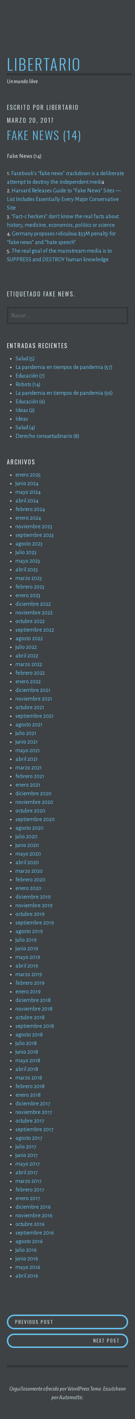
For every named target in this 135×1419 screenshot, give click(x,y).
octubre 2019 (30, 914)
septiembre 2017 (34, 1129)
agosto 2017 (28, 1138)
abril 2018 (26, 1069)
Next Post (111, 1340)
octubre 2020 (30, 811)
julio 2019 (26, 940)
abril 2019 (26, 966)
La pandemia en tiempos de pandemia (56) (64, 393)
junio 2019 (26, 948)
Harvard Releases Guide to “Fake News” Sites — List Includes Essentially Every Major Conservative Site (64, 199)
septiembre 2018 (34, 1026)
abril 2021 (26, 759)
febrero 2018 (30, 1086)
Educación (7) (30, 376)
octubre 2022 (30, 621)
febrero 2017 (29, 1190)
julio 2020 (26, 836)
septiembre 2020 (35, 819)
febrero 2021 (29, 776)
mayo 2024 (28, 492)
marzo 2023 (28, 578)
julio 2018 (26, 1043)
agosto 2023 (28, 544)
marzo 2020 (29, 871)
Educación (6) (30, 401)
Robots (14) (28, 384)
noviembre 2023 (33, 526)
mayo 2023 (27, 561)
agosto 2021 (28, 724)
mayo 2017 (27, 1164)
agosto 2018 (29, 1035)
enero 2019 (28, 991)
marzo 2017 (28, 1181)
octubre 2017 (29, 1121)
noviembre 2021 (33, 699)
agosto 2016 (29, 1241)
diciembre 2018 (33, 1000)
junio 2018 (26, 1052)
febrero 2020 (30, 879)
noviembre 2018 (34, 1009)
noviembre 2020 (34, 802)
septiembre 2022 (34, 630)
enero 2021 (27, 785)
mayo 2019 (27, 957)
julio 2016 (26, 1250)
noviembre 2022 (34, 612)
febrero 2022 (30, 673)
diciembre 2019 (33, 897)
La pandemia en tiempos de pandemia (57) (64, 367)
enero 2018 (28, 1095)
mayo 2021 (27, 750)
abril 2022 (26, 656)
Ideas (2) (25, 410)
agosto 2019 (29, 931)
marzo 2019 (28, 974)
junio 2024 (27, 483)
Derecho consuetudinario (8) (47, 436)
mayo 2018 (27, 1060)
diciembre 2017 (32, 1103)
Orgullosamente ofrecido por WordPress (49, 1389)
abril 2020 (27, 862)
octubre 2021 (29, 707)
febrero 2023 (29, 587)
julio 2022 (26, 647)
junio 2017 (26, 1155)
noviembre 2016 (34, 1215)
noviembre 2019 (34, 905)
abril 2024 (27, 501)
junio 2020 (27, 845)
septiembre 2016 (34, 1233)
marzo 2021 (28, 768)
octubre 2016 (30, 1224)
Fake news (58, 294)
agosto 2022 (29, 638)
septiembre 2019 (34, 923)
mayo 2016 (27, 1267)
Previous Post (71, 1321)
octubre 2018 (30, 1017)
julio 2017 (25, 1146)
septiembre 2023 (34, 535)
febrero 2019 (30, 983)
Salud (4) (25, 427)
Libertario (44, 63)
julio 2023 (25, 552)
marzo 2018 (28, 1078)
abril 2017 (26, 1172)
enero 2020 (28, 888)
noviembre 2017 (33, 1112)
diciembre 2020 (33, 793)
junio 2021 (26, 742)
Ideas (21, 419)
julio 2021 (25, 733)
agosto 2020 (29, 828)
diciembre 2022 (33, 604)
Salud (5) (25, 358)
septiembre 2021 (34, 716)
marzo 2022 (28, 664)
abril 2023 (26, 569)
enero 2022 (28, 681)
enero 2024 (28, 518)
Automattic (70, 1397)
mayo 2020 (28, 854)
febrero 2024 (30, 509)
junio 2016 (26, 1258)
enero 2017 (27, 1198)
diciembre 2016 (33, 1207)
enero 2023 (27, 595)
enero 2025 (28, 475)
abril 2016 (26, 1276)
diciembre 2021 (32, 690)
